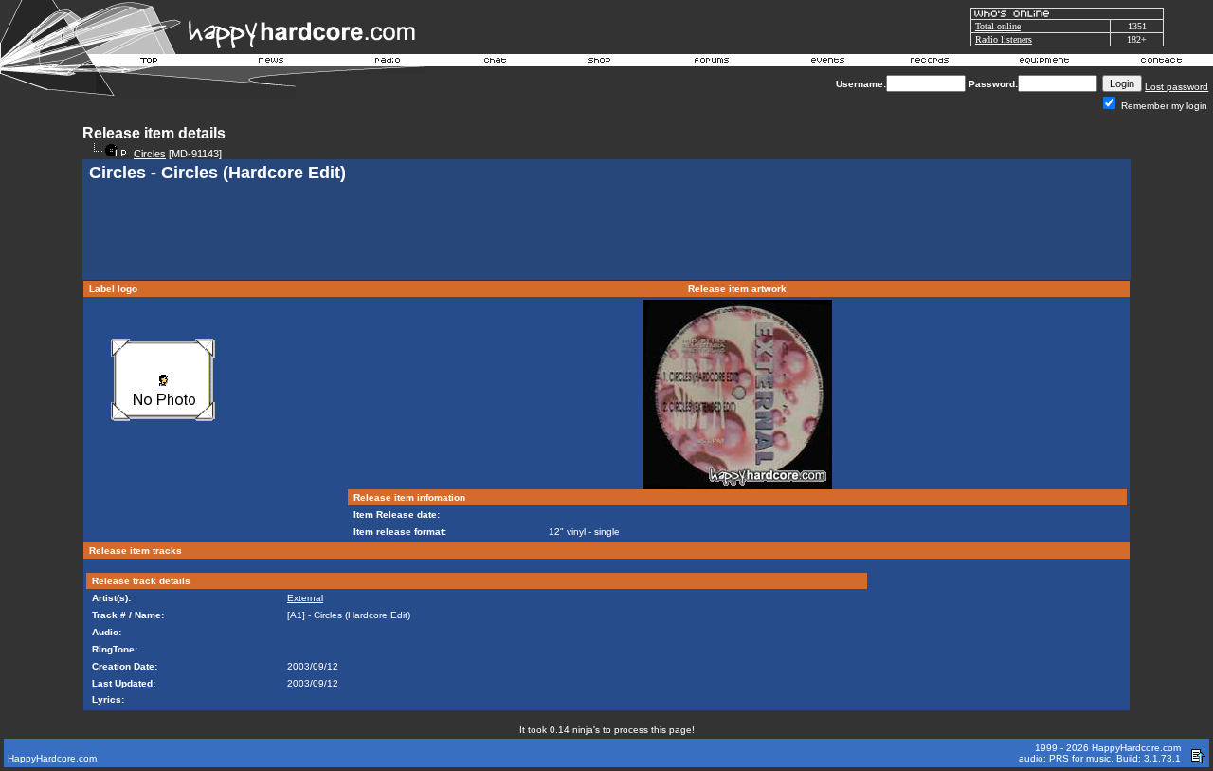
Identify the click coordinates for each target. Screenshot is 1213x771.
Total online (998, 26)
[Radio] (388, 62)
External (305, 598)
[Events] (827, 62)
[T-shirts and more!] (599, 62)
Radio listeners (1003, 39)
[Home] (150, 62)
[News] (269, 62)
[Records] (929, 62)
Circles (150, 153)
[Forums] (712, 62)
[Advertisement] (606, 233)
